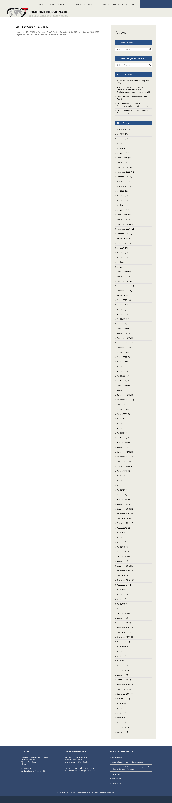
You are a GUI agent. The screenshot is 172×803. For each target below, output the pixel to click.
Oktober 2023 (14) (124, 290)
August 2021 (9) (123, 414)
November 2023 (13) (125, 286)
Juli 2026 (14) (122, 134)
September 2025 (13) (125, 181)
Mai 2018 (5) (122, 599)
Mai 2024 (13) (122, 257)
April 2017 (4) (122, 661)
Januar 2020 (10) (123, 504)
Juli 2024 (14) (122, 248)
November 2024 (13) (125, 229)
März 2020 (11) (123, 494)
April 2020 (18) (123, 490)
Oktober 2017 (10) (124, 632)
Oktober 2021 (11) (124, 404)
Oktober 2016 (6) (124, 689)
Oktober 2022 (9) (124, 347)
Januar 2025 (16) (123, 219)
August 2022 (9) (123, 357)
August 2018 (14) (124, 585)
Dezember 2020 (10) (125, 452)
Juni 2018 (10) (122, 594)
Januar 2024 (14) (123, 276)
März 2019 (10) (123, 551)
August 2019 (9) (123, 528)
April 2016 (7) (122, 718)
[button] (133, 4)
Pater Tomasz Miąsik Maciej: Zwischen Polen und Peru (132, 112)
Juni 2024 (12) (122, 252)
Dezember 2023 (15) (125, 281)
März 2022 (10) (123, 381)
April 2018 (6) (122, 604)
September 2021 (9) (125, 409)
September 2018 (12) (125, 580)
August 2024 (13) (124, 243)
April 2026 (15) (123, 148)
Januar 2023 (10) (123, 333)
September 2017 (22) (125, 637)
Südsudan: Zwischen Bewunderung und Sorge (133, 81)
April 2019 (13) (123, 547)
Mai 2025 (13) (122, 200)
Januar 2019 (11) (123, 561)
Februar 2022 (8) (123, 385)
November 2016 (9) (125, 684)
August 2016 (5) (123, 699)
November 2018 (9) (125, 570)
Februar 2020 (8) (123, 499)
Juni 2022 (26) (122, 366)
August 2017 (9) (123, 642)
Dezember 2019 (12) (125, 509)
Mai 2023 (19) (122, 314)
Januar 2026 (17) (123, 162)
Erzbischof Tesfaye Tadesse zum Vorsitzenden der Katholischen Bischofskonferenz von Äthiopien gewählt (133, 89)
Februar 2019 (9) (123, 556)
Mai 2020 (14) (122, 485)
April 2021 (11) (123, 433)
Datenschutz (117, 783)
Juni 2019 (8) (122, 537)
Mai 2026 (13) (122, 143)
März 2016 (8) (122, 722)
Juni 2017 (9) (122, 651)
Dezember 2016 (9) (124, 680)
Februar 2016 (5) (123, 727)
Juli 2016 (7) (121, 703)
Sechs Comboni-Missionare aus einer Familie (132, 97)
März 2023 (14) (123, 324)
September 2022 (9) (125, 352)
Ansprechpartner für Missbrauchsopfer (127, 762)
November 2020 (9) (125, 456)
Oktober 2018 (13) (124, 575)
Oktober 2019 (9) (124, 518)
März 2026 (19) (123, 153)
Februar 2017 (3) (123, 670)
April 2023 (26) (123, 319)
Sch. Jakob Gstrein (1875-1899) (32, 26)
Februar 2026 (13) (124, 158)
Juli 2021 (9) (121, 418)
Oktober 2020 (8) (124, 461)
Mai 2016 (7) (122, 713)
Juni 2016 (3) (122, 708)
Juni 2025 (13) (122, 196)
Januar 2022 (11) (123, 390)
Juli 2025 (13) (122, 191)
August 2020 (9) (123, 471)
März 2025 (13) (123, 210)
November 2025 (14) (125, 172)
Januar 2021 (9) (123, 447)
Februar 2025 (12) (124, 214)
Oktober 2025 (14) (124, 177)
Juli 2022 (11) (122, 362)
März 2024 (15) (123, 267)
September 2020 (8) (125, 466)
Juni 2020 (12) (122, 480)
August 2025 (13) (124, 186)
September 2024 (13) (125, 238)
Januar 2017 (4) (123, 675)
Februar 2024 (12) (124, 271)
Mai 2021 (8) (122, 428)
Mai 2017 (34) (122, 656)
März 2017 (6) (122, 665)
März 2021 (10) (123, 437)
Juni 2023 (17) (122, 309)
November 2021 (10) (125, 400)
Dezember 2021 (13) (125, 395)
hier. (45, 771)
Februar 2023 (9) (123, 328)
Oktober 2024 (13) (124, 233)
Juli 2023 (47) (122, 305)
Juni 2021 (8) (122, 423)
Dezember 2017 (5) (124, 623)
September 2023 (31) (125, 295)
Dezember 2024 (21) (125, 224)
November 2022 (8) (125, 343)
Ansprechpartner (88, 770)
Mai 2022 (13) (122, 371)
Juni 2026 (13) (122, 139)
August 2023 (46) (124, 300)
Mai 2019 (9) (122, 542)
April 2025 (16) (123, 205)
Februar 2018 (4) (123, 613)
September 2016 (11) (125, 694)
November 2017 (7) (125, 627)
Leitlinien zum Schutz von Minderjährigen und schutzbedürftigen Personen (130, 768)
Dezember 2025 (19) (125, 167)
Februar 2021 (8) (123, 442)
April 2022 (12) (123, 376)
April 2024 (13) (123, 262)
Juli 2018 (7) (121, 589)
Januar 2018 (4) (123, 618)
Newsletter (116, 774)
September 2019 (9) (125, 523)
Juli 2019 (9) (121, 532)
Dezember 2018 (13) (125, 566)
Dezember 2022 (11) (125, 338)
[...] (68, 34)
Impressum (116, 778)
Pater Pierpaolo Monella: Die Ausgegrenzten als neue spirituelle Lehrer (133, 105)
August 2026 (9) (123, 129)
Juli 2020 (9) (121, 475)
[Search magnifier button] (150, 49)
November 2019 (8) (125, 513)
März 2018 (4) (122, 608)
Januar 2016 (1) (123, 732)
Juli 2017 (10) (122, 646)
